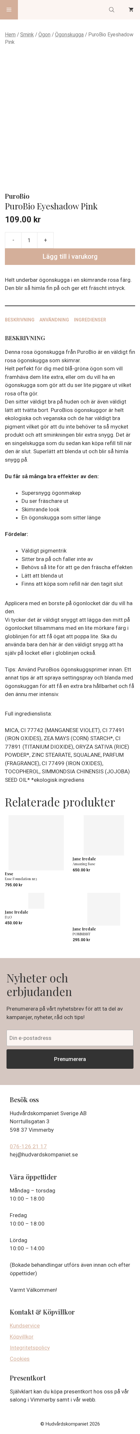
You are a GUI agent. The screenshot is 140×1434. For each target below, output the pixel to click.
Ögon (44, 34)
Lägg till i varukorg (70, 256)
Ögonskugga (69, 34)
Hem (10, 34)
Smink (27, 34)
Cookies (20, 1358)
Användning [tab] (54, 319)
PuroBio (17, 196)
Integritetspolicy (30, 1347)
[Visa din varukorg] (131, 9)
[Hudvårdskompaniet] (42, 9)
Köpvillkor (22, 1336)
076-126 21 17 (28, 1146)
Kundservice (25, 1325)
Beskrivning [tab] (20, 319)
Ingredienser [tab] (90, 319)
